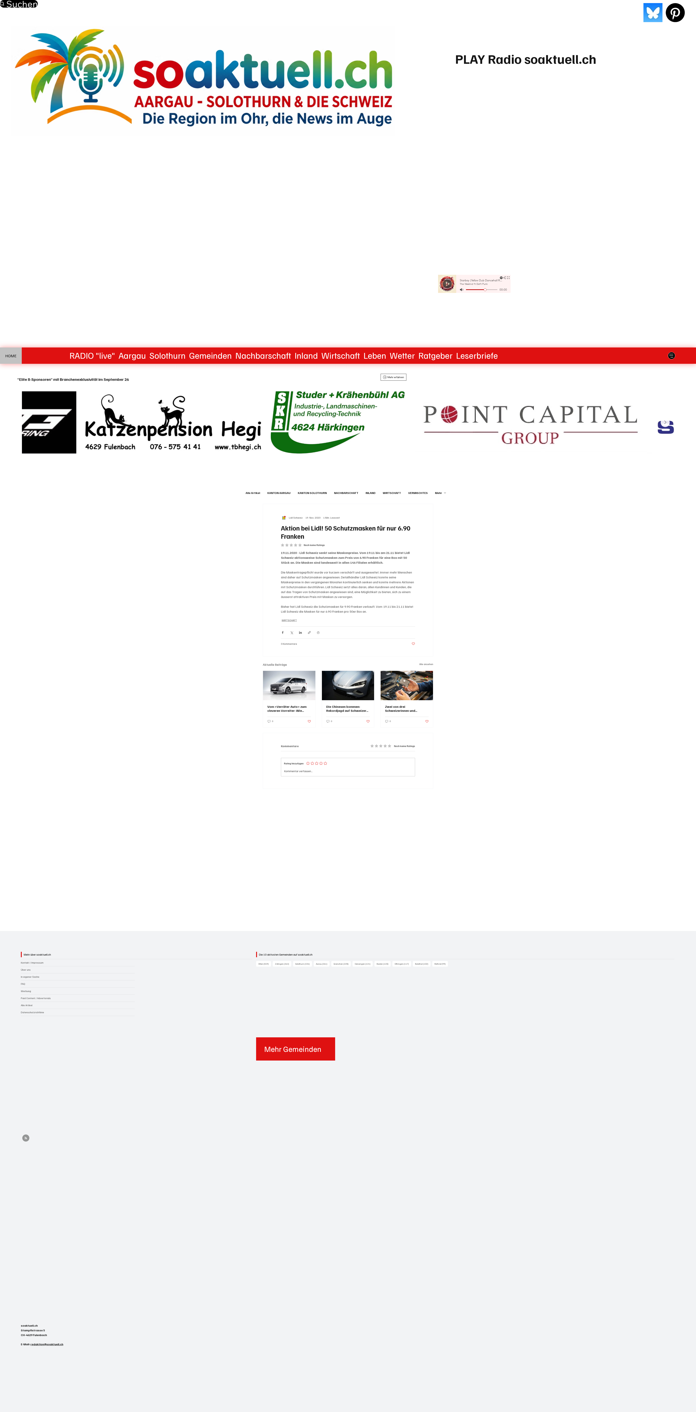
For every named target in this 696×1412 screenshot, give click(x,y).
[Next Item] (665, 422)
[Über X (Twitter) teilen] (291, 632)
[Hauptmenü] (671, 355)
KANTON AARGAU (279, 493)
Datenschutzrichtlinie (32, 1012)
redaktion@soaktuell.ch (46, 1344)
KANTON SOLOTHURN (312, 493)
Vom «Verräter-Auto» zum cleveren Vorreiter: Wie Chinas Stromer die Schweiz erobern (288, 709)
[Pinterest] (675, 12)
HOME (10, 355)
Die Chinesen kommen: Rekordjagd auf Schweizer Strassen (346, 709)
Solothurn (303, 963)
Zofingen (283, 963)
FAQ (23, 983)
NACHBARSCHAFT (346, 493)
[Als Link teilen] (309, 632)
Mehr (438, 493)
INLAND (371, 493)
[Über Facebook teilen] (282, 632)
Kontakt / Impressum (32, 962)
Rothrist (441, 963)
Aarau (323, 963)
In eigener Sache (30, 976)
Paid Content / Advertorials (36, 998)
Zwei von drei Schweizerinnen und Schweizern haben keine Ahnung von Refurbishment (405, 709)
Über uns (26, 969)
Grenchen (342, 963)
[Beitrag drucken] (318, 632)
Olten (264, 963)
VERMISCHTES (418, 493)
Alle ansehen (426, 664)
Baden (384, 963)
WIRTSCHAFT (392, 493)
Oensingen (364, 963)
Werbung (26, 991)
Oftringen (403, 963)
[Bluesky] (652, 12)
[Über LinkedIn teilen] (300, 632)
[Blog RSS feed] (25, 1138)
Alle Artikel (253, 493)
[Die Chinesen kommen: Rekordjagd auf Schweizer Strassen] (348, 685)
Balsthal (422, 963)
